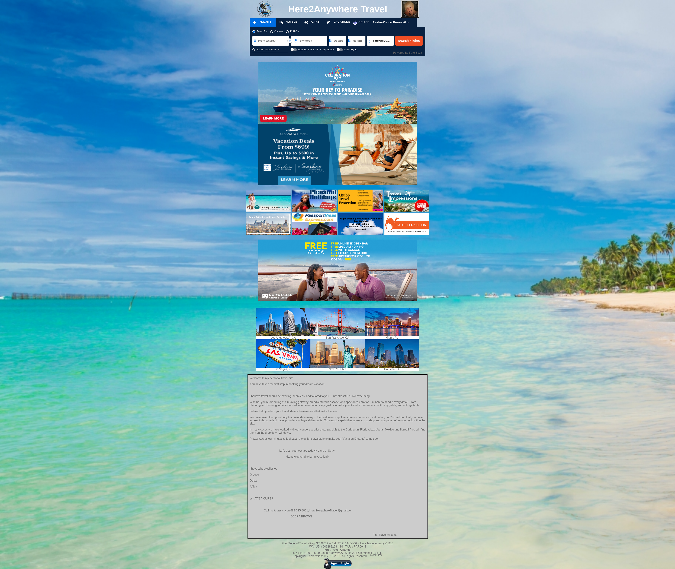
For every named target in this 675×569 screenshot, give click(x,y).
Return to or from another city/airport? (316, 49)
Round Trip (262, 31)
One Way (278, 31)
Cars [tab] (315, 21)
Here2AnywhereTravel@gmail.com (331, 510)
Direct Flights (350, 49)
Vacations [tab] (342, 21)
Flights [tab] (265, 21)
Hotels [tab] (291, 21)
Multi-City (294, 31)
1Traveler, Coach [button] (383, 40)
